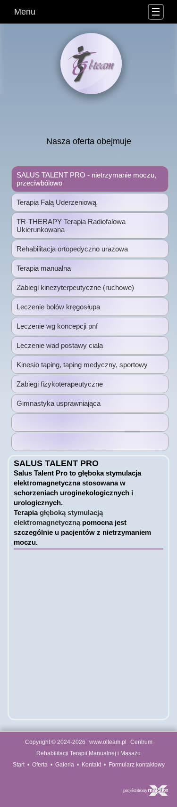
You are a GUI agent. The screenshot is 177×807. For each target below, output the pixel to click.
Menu (24, 11)
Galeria (64, 764)
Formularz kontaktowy (137, 764)
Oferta (40, 764)
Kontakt (91, 764)
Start (19, 764)
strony (142, 790)
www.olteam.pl (107, 742)
